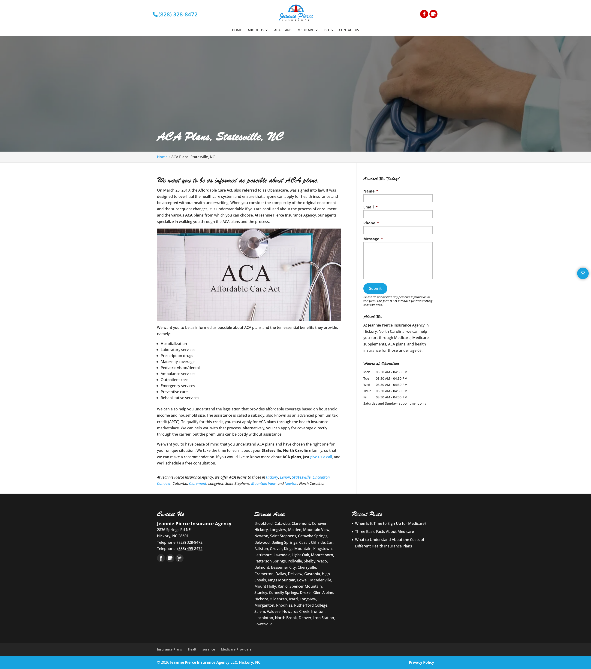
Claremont (197, 483)
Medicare (306, 30)
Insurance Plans (169, 649)
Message (373, 239)
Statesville (301, 477)
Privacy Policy (421, 662)
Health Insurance (201, 649)
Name (370, 191)
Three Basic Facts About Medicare (384, 531)
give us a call (321, 456)
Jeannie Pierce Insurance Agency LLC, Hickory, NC (215, 662)
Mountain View (263, 483)
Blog (328, 30)
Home (237, 30)
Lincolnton (321, 477)
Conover (164, 483)
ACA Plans (283, 30)
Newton (291, 483)
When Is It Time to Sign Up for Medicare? (390, 523)
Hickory (272, 477)
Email (370, 207)
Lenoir (285, 477)
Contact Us (349, 30)
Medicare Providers (236, 649)
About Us (256, 30)
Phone (371, 223)
